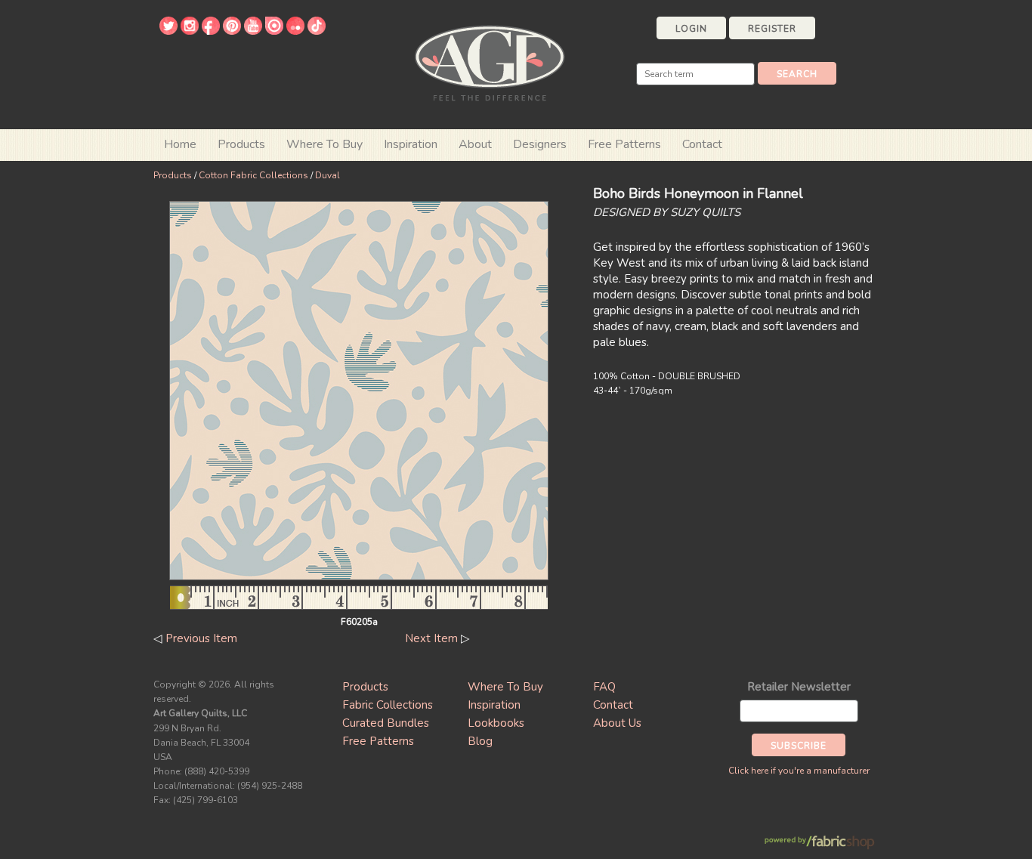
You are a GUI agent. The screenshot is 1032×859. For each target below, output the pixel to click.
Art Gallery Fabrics (489, 61)
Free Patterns (624, 144)
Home (180, 144)
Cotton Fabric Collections (253, 175)
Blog (480, 741)
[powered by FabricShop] (819, 842)
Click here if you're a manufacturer (799, 771)
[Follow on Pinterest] (232, 31)
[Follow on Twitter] (168, 31)
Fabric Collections (387, 704)
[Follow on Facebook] (211, 31)
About (475, 144)
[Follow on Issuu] (274, 31)
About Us (617, 723)
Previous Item (201, 638)
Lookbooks (496, 723)
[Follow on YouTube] (253, 31)
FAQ (604, 686)
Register (772, 29)
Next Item (431, 638)
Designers (540, 144)
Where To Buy (505, 686)
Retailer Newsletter (799, 686)
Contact (702, 144)
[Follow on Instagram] (190, 31)
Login (691, 29)
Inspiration (410, 144)
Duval (327, 175)
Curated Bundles (385, 723)
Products (172, 175)
